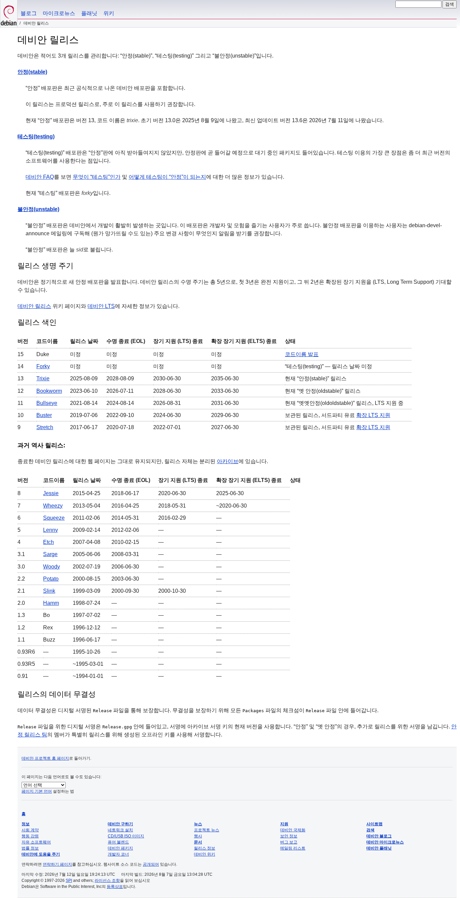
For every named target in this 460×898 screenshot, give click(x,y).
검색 (370, 830)
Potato (51, 579)
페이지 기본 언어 (37, 791)
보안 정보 (288, 836)
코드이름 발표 (302, 354)
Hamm (51, 603)
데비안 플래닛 (379, 848)
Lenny (50, 530)
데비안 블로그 (379, 836)
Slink (49, 591)
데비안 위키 (204, 854)
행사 (198, 836)
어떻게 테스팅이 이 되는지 (167, 177)
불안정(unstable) (38, 209)
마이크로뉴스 (59, 13)
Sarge (50, 554)
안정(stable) (32, 72)
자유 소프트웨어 (36, 842)
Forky (43, 366)
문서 (198, 842)
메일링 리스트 (292, 848)
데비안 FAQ (40, 177)
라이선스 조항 (107, 880)
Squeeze (54, 518)
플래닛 (89, 13)
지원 (284, 824)
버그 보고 (288, 842)
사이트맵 (374, 824)
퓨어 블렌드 (118, 842)
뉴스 (198, 824)
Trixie (43, 378)
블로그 (29, 13)
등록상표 (115, 886)
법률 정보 (30, 848)
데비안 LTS (101, 306)
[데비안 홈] (8, 13)
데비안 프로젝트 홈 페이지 (45, 758)
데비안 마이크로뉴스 (385, 842)
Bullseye (46, 403)
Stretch (44, 427)
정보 (26, 824)
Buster (44, 415)
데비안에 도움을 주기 (41, 854)
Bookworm (49, 391)
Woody (51, 566)
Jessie (51, 493)
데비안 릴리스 (34, 306)
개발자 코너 (118, 854)
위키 (108, 13)
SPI (69, 880)
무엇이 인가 (97, 177)
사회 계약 (30, 830)
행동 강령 (30, 836)
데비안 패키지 (120, 848)
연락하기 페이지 (57, 864)
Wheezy (53, 506)
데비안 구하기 (120, 824)
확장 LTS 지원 (373, 415)
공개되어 (151, 864)
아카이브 (227, 461)
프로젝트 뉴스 (206, 830)
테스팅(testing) (36, 136)
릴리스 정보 (204, 848)
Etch (48, 542)
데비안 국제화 (292, 830)
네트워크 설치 (120, 830)
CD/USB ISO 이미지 (126, 836)
